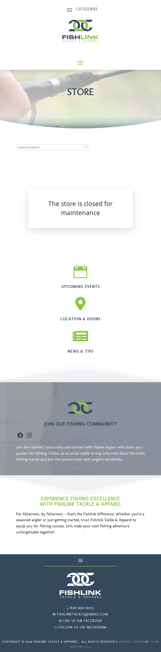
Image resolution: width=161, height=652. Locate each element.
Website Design (131, 642)
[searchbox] (53, 147)
